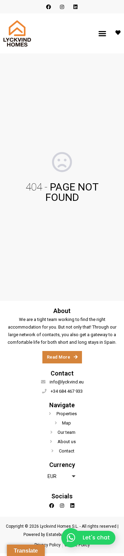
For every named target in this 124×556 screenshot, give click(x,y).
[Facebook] (48, 6)
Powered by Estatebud (44, 534)
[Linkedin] (75, 6)
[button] (102, 33)
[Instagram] (62, 6)
